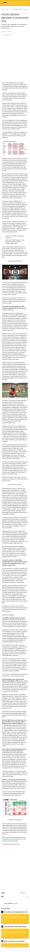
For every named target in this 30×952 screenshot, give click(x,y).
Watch (15, 243)
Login (5, 903)
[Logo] (5, 3)
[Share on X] (5, 35)
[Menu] (1, 3)
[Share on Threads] (8, 35)
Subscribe (10, 903)
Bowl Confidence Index (13, 179)
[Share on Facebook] (2, 35)
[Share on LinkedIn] (10, 35)
